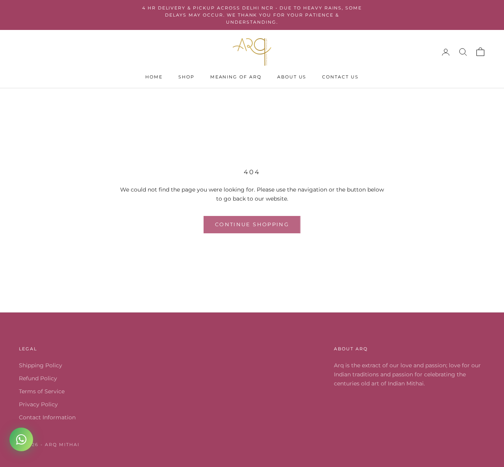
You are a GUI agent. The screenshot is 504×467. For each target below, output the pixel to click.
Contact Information (47, 417)
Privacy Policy (38, 404)
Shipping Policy (40, 365)
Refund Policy (38, 378)
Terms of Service (42, 391)
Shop (186, 77)
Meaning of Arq (235, 77)
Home (154, 77)
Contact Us (340, 77)
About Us (292, 77)
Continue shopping (252, 224)
